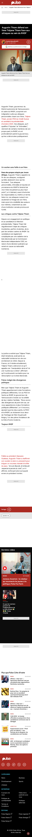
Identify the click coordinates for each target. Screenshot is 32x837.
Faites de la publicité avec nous (23, 795)
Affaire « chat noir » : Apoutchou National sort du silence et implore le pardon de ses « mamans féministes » (20, 706)
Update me (6, 515)
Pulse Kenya (5, 821)
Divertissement (6, 781)
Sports (21, 781)
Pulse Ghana (5, 817)
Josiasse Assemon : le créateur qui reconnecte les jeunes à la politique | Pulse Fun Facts (15, 581)
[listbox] (17, 602)
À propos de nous (5, 794)
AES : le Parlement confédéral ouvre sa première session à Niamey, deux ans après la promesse (20, 743)
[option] (9, 603)
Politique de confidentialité (6, 799)
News (6, 7)
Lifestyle (13, 726)
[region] (16, 602)
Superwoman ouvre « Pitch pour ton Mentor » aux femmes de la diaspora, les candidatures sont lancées (19, 731)
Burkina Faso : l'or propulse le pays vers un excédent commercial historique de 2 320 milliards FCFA (19, 693)
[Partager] (28, 42)
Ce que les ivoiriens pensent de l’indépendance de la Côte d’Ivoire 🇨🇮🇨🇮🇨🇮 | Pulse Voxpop (9, 608)
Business (22, 778)
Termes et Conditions (5, 805)
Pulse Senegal (23, 817)
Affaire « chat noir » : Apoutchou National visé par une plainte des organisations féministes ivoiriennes (20, 681)
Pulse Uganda (23, 814)
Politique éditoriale (22, 802)
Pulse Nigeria (5, 814)
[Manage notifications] (28, 833)
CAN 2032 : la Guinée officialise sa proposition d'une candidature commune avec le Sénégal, (20, 718)
